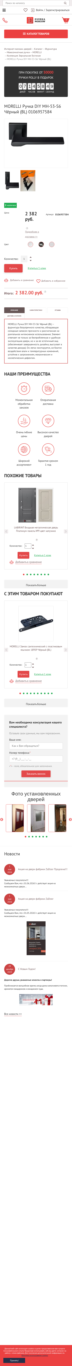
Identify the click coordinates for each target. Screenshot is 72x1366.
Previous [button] (6, 531)
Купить (13, 268)
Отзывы (58, 310)
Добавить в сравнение (22, 280)
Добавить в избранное (53, 280)
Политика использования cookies (34, 1355)
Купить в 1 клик (37, 268)
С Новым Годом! (27, 969)
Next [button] (66, 531)
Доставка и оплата (14, 316)
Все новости (11, 1014)
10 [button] (52, 693)
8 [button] (48, 574)
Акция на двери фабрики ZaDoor (35, 898)
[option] (36, 135)
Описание (14, 310)
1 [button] (23, 574)
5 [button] (38, 574)
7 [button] (45, 574)
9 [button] (48, 693)
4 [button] (34, 574)
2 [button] (27, 574)
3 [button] (30, 574)
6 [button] (41, 574)
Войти (39, 10)
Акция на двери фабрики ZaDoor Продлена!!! (42, 869)
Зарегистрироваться (57, 10)
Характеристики (36, 310)
